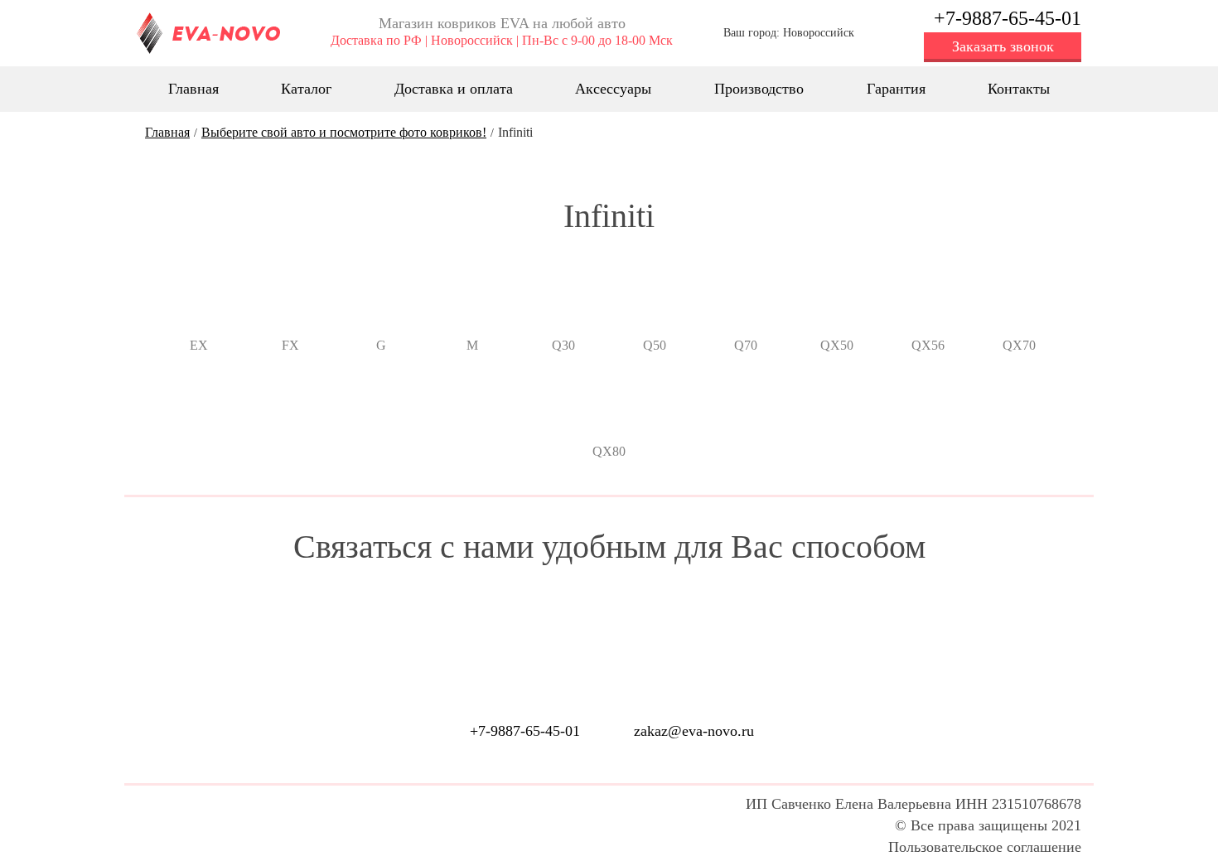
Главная (193, 88)
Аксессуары (613, 88)
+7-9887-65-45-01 (1007, 18)
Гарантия (896, 88)
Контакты (1019, 88)
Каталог (306, 88)
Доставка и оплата (453, 88)
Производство (759, 88)
